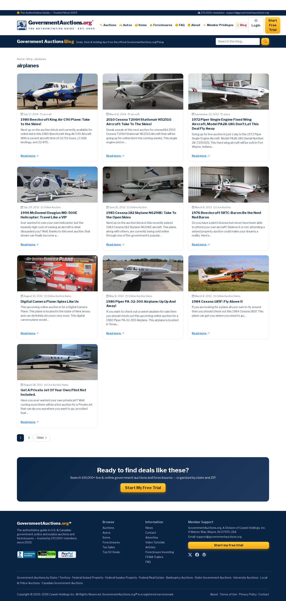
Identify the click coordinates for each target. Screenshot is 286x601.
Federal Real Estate (151, 577)
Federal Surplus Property (121, 577)
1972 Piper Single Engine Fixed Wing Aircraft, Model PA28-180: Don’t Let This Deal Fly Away (225, 124)
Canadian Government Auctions (62, 583)
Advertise (151, 537)
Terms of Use (228, 594)
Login (256, 25)
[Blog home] (204, 555)
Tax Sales (109, 547)
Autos (127, 25)
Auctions (109, 25)
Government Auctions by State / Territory (43, 577)
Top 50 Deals (111, 552)
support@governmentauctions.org (219, 536)
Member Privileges (220, 25)
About (195, 25)
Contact (150, 532)
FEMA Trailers (154, 557)
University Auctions (245, 577)
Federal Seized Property (87, 577)
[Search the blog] (265, 41)
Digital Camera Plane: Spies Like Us (50, 301)
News (149, 527)
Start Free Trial (272, 25)
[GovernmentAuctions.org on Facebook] (197, 555)
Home (21, 59)
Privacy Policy (248, 594)
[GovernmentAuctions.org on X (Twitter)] (190, 555)
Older (41, 437)
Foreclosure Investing (159, 552)
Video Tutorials (155, 542)
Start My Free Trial (143, 487)
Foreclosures (162, 25)
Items (143, 25)
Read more (28, 155)
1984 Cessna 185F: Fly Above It (217, 301)
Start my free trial (228, 545)
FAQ (182, 25)
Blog (243, 25)
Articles (150, 547)
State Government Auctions (213, 577)
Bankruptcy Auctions (179, 577)
